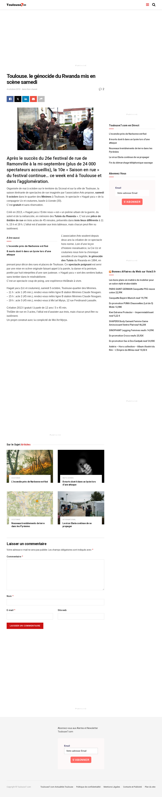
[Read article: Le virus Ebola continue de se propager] (81, 507)
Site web (62, 610)
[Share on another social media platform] (41, 99)
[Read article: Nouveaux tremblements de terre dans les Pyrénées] (30, 507)
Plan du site (150, 787)
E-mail (11, 610)
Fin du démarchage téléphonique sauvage (131, 162)
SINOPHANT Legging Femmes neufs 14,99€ (131, 330)
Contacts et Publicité (132, 787)
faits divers (68, 478)
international (69, 519)
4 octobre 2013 (13, 89)
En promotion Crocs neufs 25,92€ (126, 335)
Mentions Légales (112, 787)
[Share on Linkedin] (25, 99)
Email (118, 188)
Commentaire (15, 556)
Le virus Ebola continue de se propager (129, 157)
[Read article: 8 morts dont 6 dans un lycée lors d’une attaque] (81, 466)
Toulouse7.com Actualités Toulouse (56, 787)
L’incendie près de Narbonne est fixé (27, 246)
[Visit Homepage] (16, 4)
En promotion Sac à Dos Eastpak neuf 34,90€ (132, 341)
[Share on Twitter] (17, 99)
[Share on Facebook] (10, 99)
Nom (10, 596)
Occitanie (15, 478)
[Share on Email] (33, 99)
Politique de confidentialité (88, 787)
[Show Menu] (147, 4)
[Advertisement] (81, 36)
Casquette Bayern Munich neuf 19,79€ (128, 298)
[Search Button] (153, 4)
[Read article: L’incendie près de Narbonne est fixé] (30, 466)
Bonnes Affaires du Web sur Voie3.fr (134, 271)
